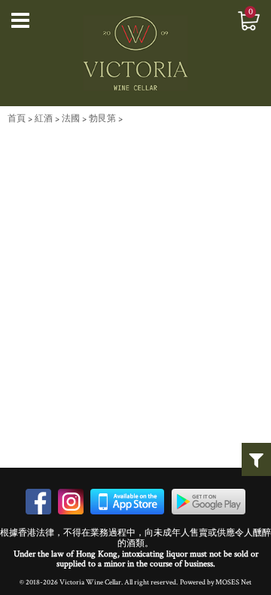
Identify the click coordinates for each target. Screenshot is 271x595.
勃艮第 (102, 118)
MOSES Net (233, 582)
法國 (71, 118)
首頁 (17, 118)
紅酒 (44, 118)
